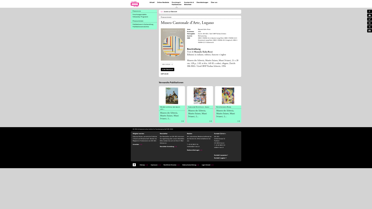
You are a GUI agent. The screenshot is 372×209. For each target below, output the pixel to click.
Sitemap (142, 165)
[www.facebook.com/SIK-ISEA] (134, 164)
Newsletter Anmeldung (167, 146)
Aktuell (152, 2)
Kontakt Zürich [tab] (219, 134)
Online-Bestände (163, 2)
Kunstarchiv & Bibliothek (189, 3)
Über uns (214, 2)
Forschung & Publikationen (176, 3)
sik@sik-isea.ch (219, 147)
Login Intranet (206, 165)
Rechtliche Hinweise (170, 165)
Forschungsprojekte (139, 14)
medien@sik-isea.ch (193, 146)
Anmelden (136, 144)
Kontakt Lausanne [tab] (220, 155)
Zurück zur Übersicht (170, 11)
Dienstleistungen (202, 2)
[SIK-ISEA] (135, 4)
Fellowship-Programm (140, 17)
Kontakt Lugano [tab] (220, 158)
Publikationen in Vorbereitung (143, 24)
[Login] (369, 15)
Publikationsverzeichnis (141, 27)
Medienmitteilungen (193, 150)
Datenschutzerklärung (189, 165)
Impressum (154, 165)
